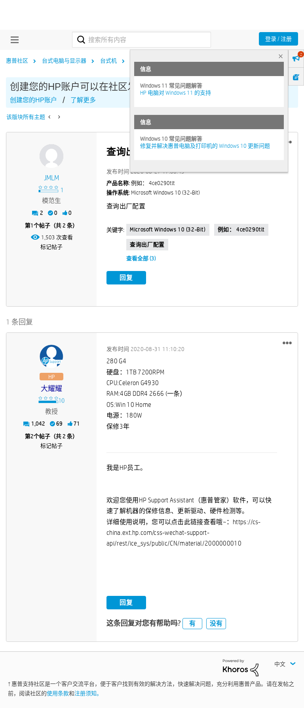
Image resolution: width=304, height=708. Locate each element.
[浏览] (12, 40)
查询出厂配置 (147, 244)
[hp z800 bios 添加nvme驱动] (50, 117)
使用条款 (58, 693)
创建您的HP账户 (33, 100)
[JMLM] (51, 156)
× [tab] (280, 56)
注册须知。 (88, 693)
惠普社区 (17, 60)
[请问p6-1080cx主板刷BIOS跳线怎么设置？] (58, 117)
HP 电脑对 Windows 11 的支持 (175, 92)
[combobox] (141, 40)
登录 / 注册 (278, 38)
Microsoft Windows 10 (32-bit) (167, 229)
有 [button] (192, 623)
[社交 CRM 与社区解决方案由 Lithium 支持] (240, 667)
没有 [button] (216, 623)
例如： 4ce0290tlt (241, 229)
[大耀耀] (51, 356)
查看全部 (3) (141, 258)
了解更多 (83, 100)
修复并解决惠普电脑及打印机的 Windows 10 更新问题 (205, 145)
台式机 (108, 60)
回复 (126, 277)
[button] (287, 342)
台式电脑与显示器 (64, 60)
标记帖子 (51, 246)
